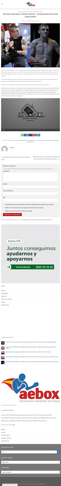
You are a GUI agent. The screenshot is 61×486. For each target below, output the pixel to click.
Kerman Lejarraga (55, 140)
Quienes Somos (5, 305)
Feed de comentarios (6, 438)
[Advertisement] (30, 322)
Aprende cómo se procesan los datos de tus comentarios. (37, 219)
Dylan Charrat (48, 140)
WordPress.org (5, 441)
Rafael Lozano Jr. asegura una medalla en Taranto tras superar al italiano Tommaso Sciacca (28, 351)
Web (4, 197)
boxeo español (42, 140)
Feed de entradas (5, 435)
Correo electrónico (8, 190)
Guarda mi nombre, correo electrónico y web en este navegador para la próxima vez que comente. (29, 204)
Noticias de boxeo (30, 141)
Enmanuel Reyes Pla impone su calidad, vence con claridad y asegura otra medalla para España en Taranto (32, 361)
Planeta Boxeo (5, 293)
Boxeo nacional (34, 11)
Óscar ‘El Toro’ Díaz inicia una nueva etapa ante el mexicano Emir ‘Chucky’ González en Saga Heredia (31, 342)
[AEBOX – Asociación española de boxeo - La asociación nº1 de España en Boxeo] (30, 4)
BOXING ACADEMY (6, 299)
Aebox (37, 20)
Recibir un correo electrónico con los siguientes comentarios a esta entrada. (24, 207)
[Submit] (58, 451)
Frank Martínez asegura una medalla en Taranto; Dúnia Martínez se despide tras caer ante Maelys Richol (32, 356)
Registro (3, 429)
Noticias (40, 11)
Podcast (3, 302)
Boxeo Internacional (23, 11)
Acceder (3, 432)
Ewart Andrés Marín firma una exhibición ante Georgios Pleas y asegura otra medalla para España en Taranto (31, 347)
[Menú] (2, 4)
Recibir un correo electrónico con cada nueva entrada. (18, 211)
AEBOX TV (4, 296)
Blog (31, 481)
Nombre (5, 184)
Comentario (6, 171)
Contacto (36, 481)
